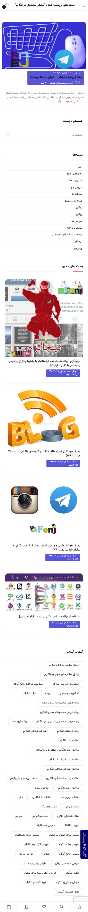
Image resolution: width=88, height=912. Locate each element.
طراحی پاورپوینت (37, 864)
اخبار (80, 167)
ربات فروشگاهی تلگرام (35, 731)
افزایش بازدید (75, 187)
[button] (7, 5)
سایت (20, 797)
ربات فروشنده (19, 722)
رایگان (79, 208)
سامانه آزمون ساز (70, 797)
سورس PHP (72, 826)
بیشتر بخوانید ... (71, 102)
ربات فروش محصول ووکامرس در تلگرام (57, 722)
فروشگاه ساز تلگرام (36, 882)
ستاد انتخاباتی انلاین (68, 816)
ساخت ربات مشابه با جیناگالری (62, 778)
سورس (18, 816)
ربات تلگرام (30, 693)
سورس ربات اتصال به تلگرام (64, 835)
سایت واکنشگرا (49, 807)
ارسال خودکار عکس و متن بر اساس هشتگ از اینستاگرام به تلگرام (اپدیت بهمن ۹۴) (46, 548)
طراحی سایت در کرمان (67, 864)
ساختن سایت (42, 788)
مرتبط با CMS (74, 228)
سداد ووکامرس (40, 816)
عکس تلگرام (72, 873)
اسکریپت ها (75, 181)
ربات (47, 693)
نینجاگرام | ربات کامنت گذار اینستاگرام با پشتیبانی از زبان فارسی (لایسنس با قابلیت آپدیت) (44, 363)
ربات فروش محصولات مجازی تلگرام (59, 712)
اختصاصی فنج (74, 174)
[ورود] (26, 907)
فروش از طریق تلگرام (67, 882)
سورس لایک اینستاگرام (37, 844)
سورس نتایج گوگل (69, 854)
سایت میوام (72, 807)
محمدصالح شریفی (58, 83)
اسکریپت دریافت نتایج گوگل (28, 684)
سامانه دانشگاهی (41, 797)
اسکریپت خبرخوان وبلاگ (66, 684)
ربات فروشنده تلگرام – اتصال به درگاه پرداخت (55, 77)
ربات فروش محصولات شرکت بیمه (60, 703)
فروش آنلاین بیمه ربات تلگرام (40, 873)
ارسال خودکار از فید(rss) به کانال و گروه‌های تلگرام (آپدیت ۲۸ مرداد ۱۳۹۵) (44, 453)
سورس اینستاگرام (46, 826)
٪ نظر (43, 83)
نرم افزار (77, 241)
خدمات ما (77, 194)
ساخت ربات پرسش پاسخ (23, 778)
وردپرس (78, 248)
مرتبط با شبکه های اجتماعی (67, 235)
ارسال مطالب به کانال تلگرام (64, 665)
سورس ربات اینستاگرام (27, 835)
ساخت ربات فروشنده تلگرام (64, 760)
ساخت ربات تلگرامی (68, 741)
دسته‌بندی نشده (73, 201)
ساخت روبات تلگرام (68, 788)
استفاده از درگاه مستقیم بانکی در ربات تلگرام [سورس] (49, 616)
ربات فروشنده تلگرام (68, 731)
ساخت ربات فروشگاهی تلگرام (63, 769)
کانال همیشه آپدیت (68, 892)
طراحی (46, 854)
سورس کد (76, 221)
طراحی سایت (26, 854)
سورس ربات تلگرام (69, 844)
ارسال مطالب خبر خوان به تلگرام (61, 675)
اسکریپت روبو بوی (69, 693)
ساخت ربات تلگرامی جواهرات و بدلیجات (57, 750)
